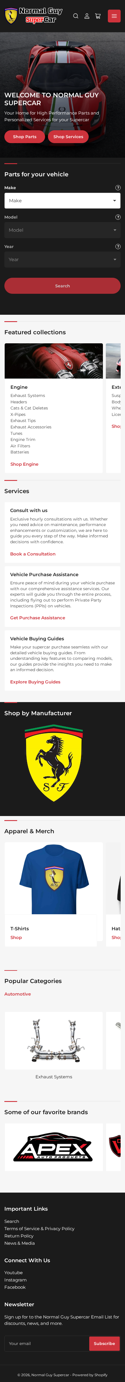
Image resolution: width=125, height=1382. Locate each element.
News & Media (19, 1243)
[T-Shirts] (54, 891)
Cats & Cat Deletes (29, 408)
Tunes (16, 433)
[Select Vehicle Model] (118, 217)
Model (10, 217)
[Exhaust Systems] (54, 1040)
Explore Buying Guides (35, 682)
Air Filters (20, 446)
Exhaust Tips (23, 420)
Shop (16, 937)
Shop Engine (24, 464)
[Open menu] (114, 16)
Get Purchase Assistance (37, 617)
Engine (19, 387)
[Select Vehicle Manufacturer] (118, 187)
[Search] (75, 16)
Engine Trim (22, 439)
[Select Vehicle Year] (118, 246)
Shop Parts (24, 136)
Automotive (17, 994)
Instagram (15, 1280)
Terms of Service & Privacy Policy (39, 1228)
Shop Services (68, 136)
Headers (18, 402)
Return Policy (18, 1236)
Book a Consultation (33, 554)
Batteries (19, 452)
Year (9, 246)
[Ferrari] (54, 763)
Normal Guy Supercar (50, 1375)
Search (62, 286)
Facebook (15, 1287)
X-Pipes (18, 414)
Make (10, 187)
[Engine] (54, 361)
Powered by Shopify (90, 1375)
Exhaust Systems (27, 395)
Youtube (13, 1272)
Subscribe (104, 1343)
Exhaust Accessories (30, 427)
